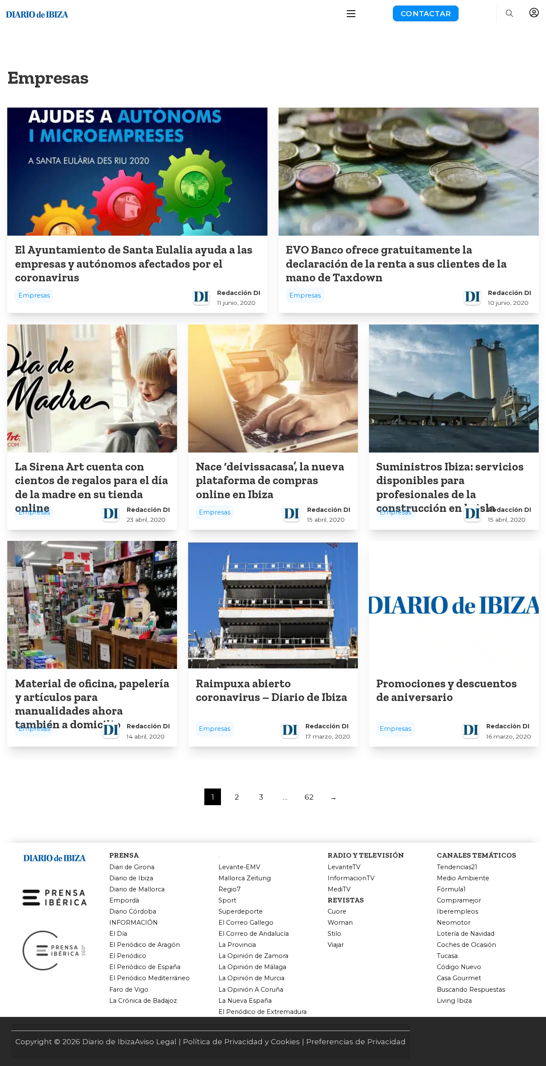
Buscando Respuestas (471, 990)
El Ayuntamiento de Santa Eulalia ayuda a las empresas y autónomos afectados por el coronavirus (134, 263)
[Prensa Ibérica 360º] (55, 949)
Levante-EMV (239, 867)
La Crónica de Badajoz (143, 1001)
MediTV (339, 889)
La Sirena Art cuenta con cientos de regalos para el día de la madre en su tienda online (91, 487)
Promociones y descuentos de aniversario (446, 690)
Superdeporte (240, 912)
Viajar (336, 945)
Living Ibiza (454, 1001)
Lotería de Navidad (465, 934)
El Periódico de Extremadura (262, 1012)
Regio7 (229, 889)
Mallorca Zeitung (244, 878)
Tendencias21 (457, 867)
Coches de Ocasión (466, 945)
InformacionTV (351, 878)
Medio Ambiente (463, 878)
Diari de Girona (131, 867)
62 (309, 796)
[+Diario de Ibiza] (37, 12)
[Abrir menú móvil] (351, 13)
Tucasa (447, 956)
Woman (340, 923)
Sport (227, 900)
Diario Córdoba (132, 912)
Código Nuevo (459, 967)
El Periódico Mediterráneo (149, 978)
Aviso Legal (156, 1041)
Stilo (334, 934)
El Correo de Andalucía (253, 934)
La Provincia (237, 945)
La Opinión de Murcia (251, 978)
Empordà (124, 900)
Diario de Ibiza (131, 878)
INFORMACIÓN (133, 923)
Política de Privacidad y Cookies (241, 1041)
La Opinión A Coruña (250, 990)
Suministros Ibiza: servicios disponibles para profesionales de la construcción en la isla (450, 487)
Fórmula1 (451, 889)
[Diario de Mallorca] (55, 856)
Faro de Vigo (128, 990)
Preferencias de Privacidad (356, 1041)
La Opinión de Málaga (252, 967)
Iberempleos (457, 912)
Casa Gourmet (459, 978)
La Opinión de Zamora (253, 956)
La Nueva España (245, 1001)
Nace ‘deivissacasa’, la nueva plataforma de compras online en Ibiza (270, 480)
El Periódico (127, 956)
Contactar (426, 13)
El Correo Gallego (245, 923)
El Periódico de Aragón (144, 945)
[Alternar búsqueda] (509, 13)
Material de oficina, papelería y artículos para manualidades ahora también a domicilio (92, 704)
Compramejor (459, 900)
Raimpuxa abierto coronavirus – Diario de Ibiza (271, 690)
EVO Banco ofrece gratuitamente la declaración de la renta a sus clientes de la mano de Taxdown (396, 263)
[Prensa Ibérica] (55, 896)
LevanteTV (344, 867)
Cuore (337, 912)
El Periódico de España (144, 967)
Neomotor (453, 923)
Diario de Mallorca (137, 889)
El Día (118, 934)
